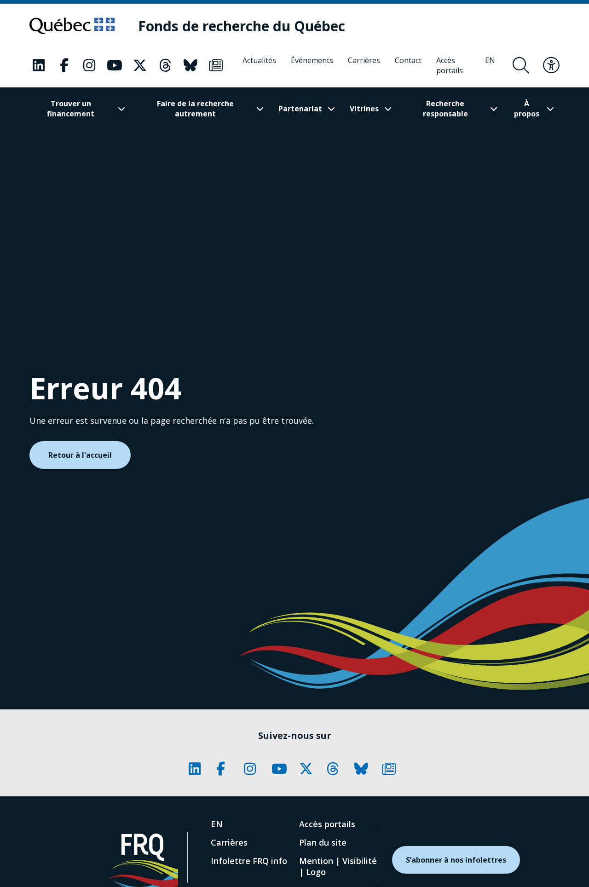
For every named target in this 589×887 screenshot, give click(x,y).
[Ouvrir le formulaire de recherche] (521, 65)
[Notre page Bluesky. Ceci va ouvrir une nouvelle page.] (190, 65)
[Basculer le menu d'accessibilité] (551, 65)
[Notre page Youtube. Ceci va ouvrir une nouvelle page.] (114, 65)
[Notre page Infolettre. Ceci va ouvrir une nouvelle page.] (216, 65)
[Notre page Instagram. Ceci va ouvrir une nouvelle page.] (89, 65)
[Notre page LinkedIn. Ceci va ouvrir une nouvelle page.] (38, 65)
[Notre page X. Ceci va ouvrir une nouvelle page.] (140, 65)
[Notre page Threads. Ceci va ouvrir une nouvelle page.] (165, 65)
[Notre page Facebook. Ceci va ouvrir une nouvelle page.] (64, 65)
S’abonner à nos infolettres (456, 860)
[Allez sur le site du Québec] (72, 25)
